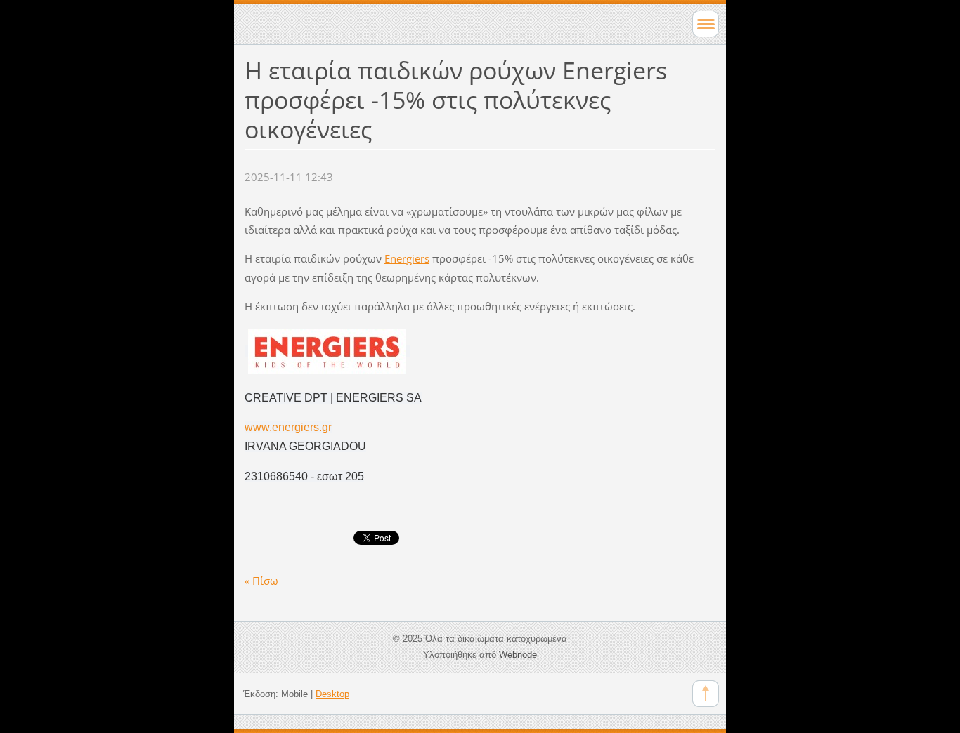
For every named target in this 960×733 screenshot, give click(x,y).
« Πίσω (261, 581)
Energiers (406, 258)
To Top (705, 693)
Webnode (518, 654)
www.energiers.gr (288, 427)
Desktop (332, 694)
